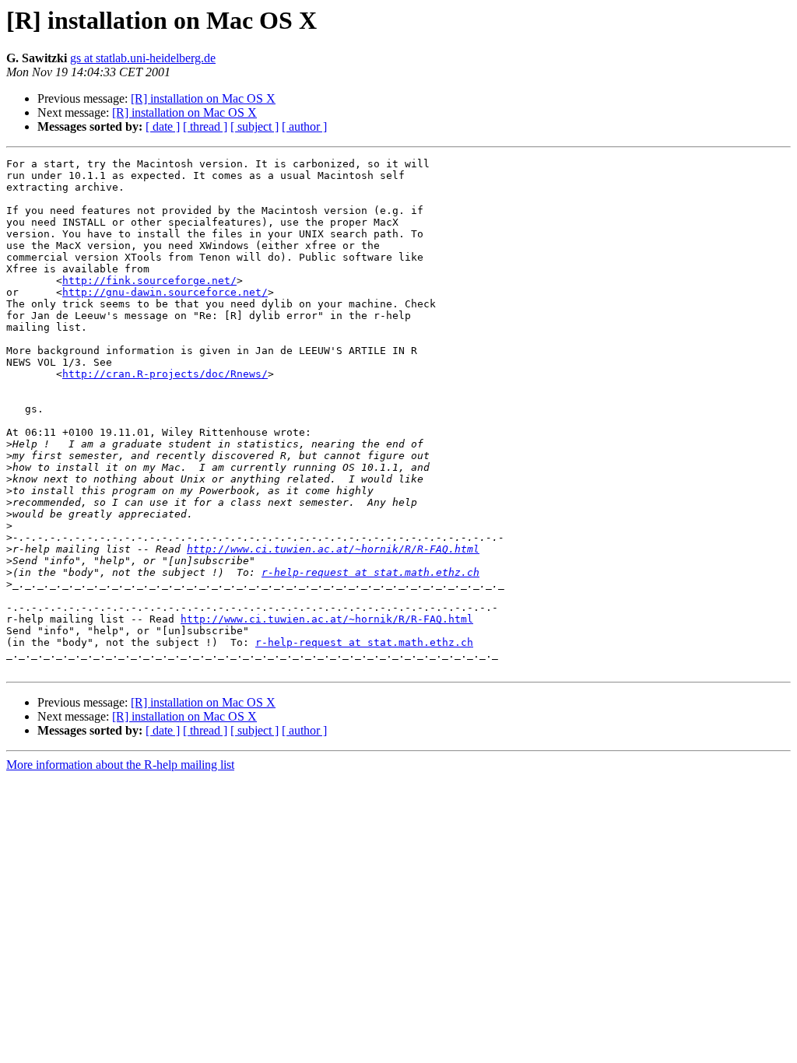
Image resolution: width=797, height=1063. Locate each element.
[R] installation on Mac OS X (203, 98)
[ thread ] (205, 126)
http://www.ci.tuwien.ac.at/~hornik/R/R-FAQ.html (333, 549)
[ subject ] (254, 126)
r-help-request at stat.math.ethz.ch (370, 572)
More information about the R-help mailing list (120, 764)
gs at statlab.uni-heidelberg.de (143, 58)
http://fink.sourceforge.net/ (149, 280)
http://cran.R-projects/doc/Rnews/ (165, 374)
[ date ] (163, 126)
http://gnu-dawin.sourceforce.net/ (165, 292)
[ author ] (304, 126)
